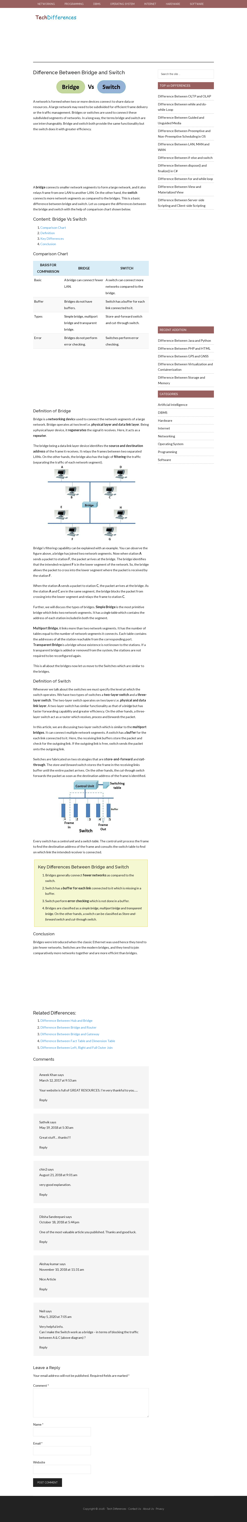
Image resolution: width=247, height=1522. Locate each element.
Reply (43, 1100)
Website (39, 1462)
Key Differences (52, 238)
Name (38, 1424)
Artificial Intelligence (173, 405)
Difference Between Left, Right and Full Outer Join (76, 1047)
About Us (148, 1508)
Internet (164, 428)
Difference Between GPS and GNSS (183, 356)
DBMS (162, 413)
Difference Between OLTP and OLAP (184, 96)
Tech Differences (55, 18)
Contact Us (134, 1508)
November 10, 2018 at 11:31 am (61, 1269)
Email (37, 1443)
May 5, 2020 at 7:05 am (55, 1317)
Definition (47, 233)
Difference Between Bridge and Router (68, 1027)
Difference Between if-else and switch (185, 158)
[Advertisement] (145, 35)
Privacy (160, 1508)
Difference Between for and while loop (185, 179)
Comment (41, 1385)
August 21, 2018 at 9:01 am (58, 1175)
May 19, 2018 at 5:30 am (56, 1127)
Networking (166, 436)
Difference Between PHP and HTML (184, 348)
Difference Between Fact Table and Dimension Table (77, 1041)
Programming (167, 452)
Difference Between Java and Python (184, 340)
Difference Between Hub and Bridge (66, 1020)
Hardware (165, 420)
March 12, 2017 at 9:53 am (57, 1080)
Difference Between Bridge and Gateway (69, 1034)
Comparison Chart (53, 227)
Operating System (170, 444)
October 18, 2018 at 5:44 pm (59, 1222)
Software (164, 460)
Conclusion (48, 244)
